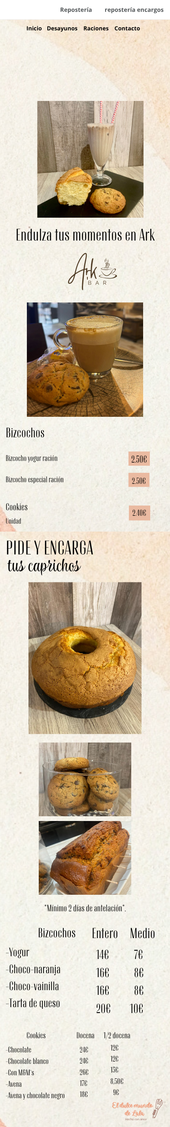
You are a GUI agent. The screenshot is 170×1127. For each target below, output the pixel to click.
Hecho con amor (136, 1119)
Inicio (34, 28)
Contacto (127, 28)
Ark (82, 272)
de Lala (134, 1113)
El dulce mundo (132, 1105)
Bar (99, 283)
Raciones (96, 28)
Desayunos (62, 28)
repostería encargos (134, 10)
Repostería (76, 10)
